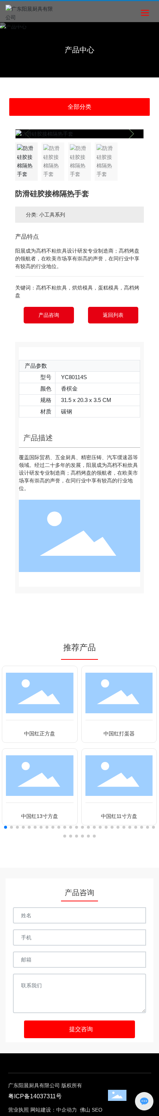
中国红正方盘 (39, 734)
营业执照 (18, 1110)
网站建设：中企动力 (53, 1110)
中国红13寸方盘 (39, 816)
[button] (131, 134)
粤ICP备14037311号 (35, 1096)
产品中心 (79, 50)
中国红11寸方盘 (119, 816)
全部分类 (79, 107)
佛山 (85, 1110)
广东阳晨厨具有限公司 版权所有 (45, 1085)
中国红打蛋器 (119, 734)
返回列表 (113, 315)
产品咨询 (48, 315)
